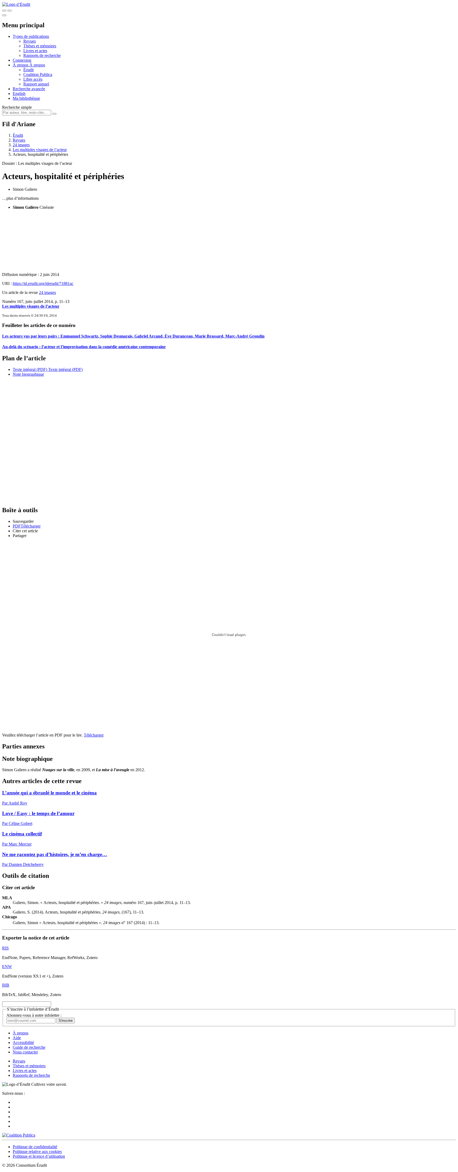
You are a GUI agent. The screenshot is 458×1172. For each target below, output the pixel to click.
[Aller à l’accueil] (16, 4)
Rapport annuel (36, 84)
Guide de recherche (29, 1047)
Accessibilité (23, 1042)
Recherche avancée (29, 89)
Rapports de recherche (42, 55)
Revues (29, 41)
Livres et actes (35, 50)
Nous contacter (25, 1052)
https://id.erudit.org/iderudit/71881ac (43, 283)
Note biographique (28, 374)
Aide (17, 1037)
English (19, 93)
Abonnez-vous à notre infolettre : (33, 1015)
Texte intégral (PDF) (30, 369)
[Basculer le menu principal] (4, 15)
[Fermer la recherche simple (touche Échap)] (9, 10)
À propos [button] (21, 65)
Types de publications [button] (31, 36)
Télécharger (94, 735)
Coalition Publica (37, 74)
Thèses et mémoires (39, 46)
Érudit (28, 69)
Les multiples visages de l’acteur (40, 149)
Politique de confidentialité (35, 1146)
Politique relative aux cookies (37, 1151)
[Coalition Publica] (18, 1135)
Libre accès (32, 79)
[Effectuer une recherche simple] (4, 10)
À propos (37, 65)
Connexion (22, 60)
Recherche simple (17, 107)
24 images (21, 145)
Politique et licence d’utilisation (39, 1156)
